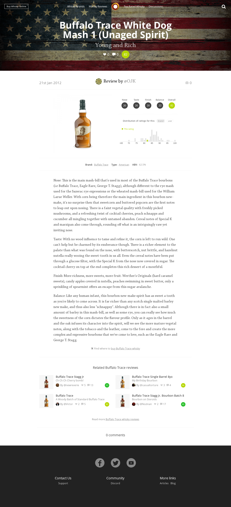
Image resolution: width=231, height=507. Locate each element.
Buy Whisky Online (16, 6)
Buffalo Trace (101, 164)
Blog (173, 483)
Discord (115, 483)
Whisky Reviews (98, 6)
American (124, 164)
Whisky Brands (76, 6)
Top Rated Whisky (134, 6)
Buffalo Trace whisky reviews (122, 419)
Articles (164, 483)
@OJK (130, 81)
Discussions (156, 6)
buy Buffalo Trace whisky (125, 348)
